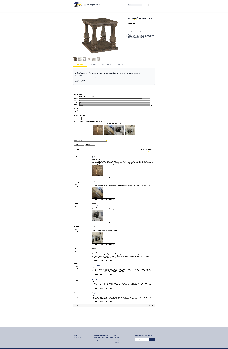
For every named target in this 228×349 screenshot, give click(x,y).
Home (74, 14)
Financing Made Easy (77, 337)
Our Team (116, 335)
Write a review (140, 19)
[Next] (126, 36)
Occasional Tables (85, 14)
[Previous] (75, 36)
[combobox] (135, 5)
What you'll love (131, 28)
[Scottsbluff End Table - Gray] (100, 36)
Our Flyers (75, 335)
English (150, 4)
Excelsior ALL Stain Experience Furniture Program (103, 337)
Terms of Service (117, 342)
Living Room (78, 14)
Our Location (116, 337)
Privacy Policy (117, 340)
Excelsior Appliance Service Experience (101, 335)
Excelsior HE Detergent (98, 340)
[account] (147, 4)
